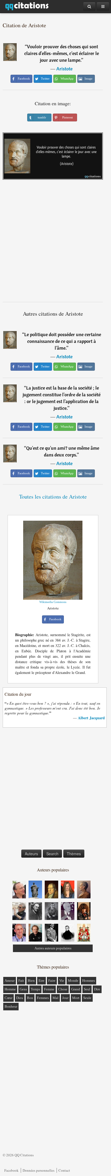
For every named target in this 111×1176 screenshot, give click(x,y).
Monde (73, 981)
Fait (21, 981)
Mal (55, 998)
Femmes (43, 998)
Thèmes (74, 853)
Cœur (8, 998)
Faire (52, 981)
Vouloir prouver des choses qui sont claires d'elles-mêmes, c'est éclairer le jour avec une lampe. (61, 53)
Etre (41, 981)
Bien (31, 981)
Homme (10, 989)
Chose (62, 989)
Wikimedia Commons (52, 602)
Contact (64, 1170)
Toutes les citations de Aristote (53, 496)
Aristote (64, 69)
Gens (23, 989)
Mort (75, 998)
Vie (61, 981)
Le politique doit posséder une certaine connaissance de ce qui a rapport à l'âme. (62, 341)
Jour (65, 998)
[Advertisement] (55, 242)
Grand (75, 989)
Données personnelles (38, 1170)
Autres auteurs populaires (52, 948)
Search (52, 853)
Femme (49, 989)
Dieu (19, 998)
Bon (30, 998)
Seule (87, 998)
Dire (97, 989)
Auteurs (31, 853)
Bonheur (11, 1006)
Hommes (88, 981)
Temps (35, 989)
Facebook (11, 1170)
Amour (10, 981)
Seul (87, 989)
